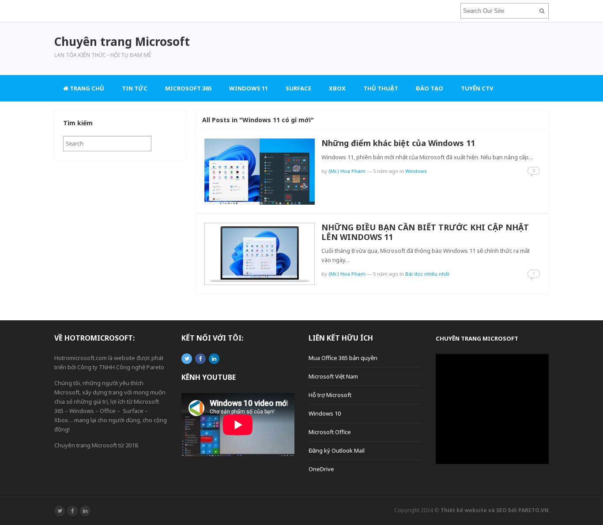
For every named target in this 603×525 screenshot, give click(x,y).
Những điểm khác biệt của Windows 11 (398, 143)
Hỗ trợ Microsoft (330, 395)
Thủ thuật (380, 88)
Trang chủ (86, 88)
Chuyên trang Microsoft (477, 338)
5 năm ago (385, 171)
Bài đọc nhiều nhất (427, 273)
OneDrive (321, 469)
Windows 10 (325, 413)
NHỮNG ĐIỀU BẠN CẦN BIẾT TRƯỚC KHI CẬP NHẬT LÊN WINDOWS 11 (425, 232)
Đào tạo (429, 88)
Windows (416, 171)
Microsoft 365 (188, 88)
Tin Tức (134, 88)
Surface (298, 88)
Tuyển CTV (477, 88)
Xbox (337, 88)
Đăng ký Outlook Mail (337, 450)
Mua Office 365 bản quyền (343, 358)
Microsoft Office (330, 432)
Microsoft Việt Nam (333, 376)
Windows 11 (248, 88)
